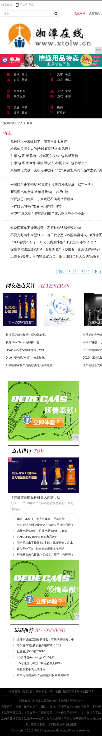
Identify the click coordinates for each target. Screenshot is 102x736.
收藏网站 (79, 13)
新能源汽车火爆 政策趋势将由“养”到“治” (39, 192)
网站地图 (82, 691)
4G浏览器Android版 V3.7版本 (36, 657)
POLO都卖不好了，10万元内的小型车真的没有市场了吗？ (53, 242)
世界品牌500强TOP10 (31, 651)
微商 (60, 107)
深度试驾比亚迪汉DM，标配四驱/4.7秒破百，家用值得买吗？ (55, 249)
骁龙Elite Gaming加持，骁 (22, 342)
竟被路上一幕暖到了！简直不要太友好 (38, 141)
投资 (25, 112)
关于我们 (28, 691)
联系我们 (41, 691)
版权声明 (68, 691)
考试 (68, 79)
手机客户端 (26, 4)
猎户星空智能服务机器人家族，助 (35, 497)
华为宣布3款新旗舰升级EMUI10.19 (39, 645)
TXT (90, 691)
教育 (60, 79)
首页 (61, 271)
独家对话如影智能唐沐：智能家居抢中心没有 (45, 525)
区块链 (61, 112)
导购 (25, 79)
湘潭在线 (6, 4)
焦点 (25, 74)
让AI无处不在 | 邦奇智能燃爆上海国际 (40, 548)
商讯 (16, 112)
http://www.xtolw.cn (54, 730)
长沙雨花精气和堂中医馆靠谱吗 (26, 334)
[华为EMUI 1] (60, 309)
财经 (16, 79)
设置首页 (94, 13)
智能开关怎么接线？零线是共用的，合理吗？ (45, 554)
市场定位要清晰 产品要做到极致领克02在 (43, 675)
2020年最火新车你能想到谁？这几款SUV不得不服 (47, 213)
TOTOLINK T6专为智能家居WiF (37, 536)
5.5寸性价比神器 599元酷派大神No (39, 663)
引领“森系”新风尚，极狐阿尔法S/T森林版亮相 (44, 156)
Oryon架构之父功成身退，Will (25, 350)
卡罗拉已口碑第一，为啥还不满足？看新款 (42, 199)
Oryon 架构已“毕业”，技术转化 (25, 357)
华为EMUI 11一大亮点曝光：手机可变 (41, 519)
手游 (68, 96)
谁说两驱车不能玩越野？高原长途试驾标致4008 (45, 228)
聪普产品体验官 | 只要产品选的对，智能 (42, 531)
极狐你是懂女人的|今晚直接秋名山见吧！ (40, 149)
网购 (25, 107)
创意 (68, 74)
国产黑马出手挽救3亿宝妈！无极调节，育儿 (45, 542)
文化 (68, 91)
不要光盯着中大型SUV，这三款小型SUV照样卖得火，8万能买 (56, 235)
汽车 (60, 74)
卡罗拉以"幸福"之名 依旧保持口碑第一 (38, 206)
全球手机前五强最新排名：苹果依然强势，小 (45, 639)
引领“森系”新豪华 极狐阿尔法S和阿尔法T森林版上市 (49, 163)
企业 (60, 91)
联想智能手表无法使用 (31, 669)
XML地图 (55, 691)
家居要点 (19, 91)
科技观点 (19, 96)
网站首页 (14, 691)
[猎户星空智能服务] (20, 309)
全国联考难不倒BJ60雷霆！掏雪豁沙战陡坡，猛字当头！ (52, 185)
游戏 (60, 96)
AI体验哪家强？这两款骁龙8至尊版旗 (29, 365)
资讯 (16, 74)
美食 (16, 107)
